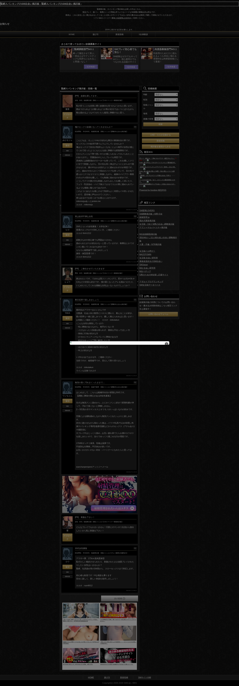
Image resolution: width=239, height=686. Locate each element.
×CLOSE (166, 344)
